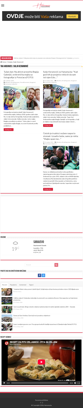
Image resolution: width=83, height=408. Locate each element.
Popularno (13, 285)
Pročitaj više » (8, 129)
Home (4, 62)
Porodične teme (24, 82)
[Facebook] (39, 275)
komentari (22, 285)
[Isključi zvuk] (75, 383)
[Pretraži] (56, 265)
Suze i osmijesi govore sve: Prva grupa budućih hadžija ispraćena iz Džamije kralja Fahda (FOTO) (45, 324)
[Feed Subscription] (82, 66)
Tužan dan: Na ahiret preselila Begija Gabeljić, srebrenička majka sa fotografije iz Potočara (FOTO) (21, 74)
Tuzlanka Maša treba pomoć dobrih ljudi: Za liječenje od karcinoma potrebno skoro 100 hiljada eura (46, 289)
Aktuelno (7, 82)
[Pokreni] (4, 383)
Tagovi (31, 285)
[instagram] (43, 275)
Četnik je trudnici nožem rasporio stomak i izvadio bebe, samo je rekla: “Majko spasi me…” (60, 136)
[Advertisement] (41, 39)
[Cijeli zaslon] (79, 383)
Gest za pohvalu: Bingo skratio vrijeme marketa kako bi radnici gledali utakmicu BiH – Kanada (43, 58)
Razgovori (33, 82)
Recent (4, 285)
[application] (41, 362)
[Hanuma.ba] (41, 5)
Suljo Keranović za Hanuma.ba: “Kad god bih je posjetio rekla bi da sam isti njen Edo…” (60, 74)
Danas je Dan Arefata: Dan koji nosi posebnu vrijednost (31, 315)
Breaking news (15, 82)
